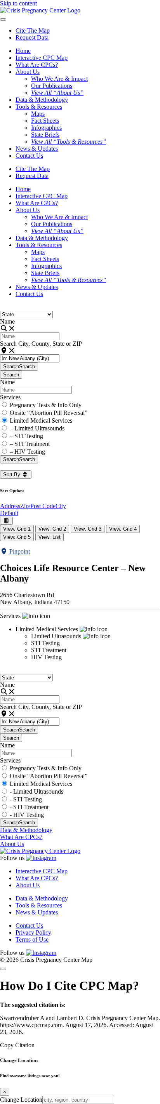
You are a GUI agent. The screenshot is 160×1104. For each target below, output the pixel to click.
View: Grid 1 (17, 529)
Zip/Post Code (38, 506)
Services (10, 397)
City (61, 506)
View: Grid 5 (17, 537)
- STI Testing (26, 799)
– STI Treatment (30, 444)
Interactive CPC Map (42, 57)
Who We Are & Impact (59, 78)
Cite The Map (33, 30)
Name (7, 321)
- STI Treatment (29, 807)
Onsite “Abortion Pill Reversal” (48, 412)
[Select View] (6, 521)
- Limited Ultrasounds (36, 791)
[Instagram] (41, 858)
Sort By (12, 474)
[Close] (3, 969)
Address (10, 506)
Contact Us (29, 155)
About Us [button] (28, 71)
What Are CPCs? (37, 64)
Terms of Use (32, 939)
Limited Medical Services (41, 420)
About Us (12, 844)
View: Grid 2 (52, 529)
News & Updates (37, 148)
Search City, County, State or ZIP (41, 343)
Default (9, 513)
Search (19, 366)
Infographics (46, 127)
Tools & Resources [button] (39, 106)
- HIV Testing (27, 814)
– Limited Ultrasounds (37, 428)
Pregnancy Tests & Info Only (46, 405)
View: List (49, 537)
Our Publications (51, 85)
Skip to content (18, 3)
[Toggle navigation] (3, 19)
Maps (38, 113)
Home (23, 50)
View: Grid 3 (87, 529)
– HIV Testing (27, 451)
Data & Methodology (42, 99)
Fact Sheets (45, 120)
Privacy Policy (33, 932)
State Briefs (45, 134)
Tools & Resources (39, 905)
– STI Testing (26, 436)
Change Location (21, 1099)
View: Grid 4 (123, 529)
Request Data (32, 37)
